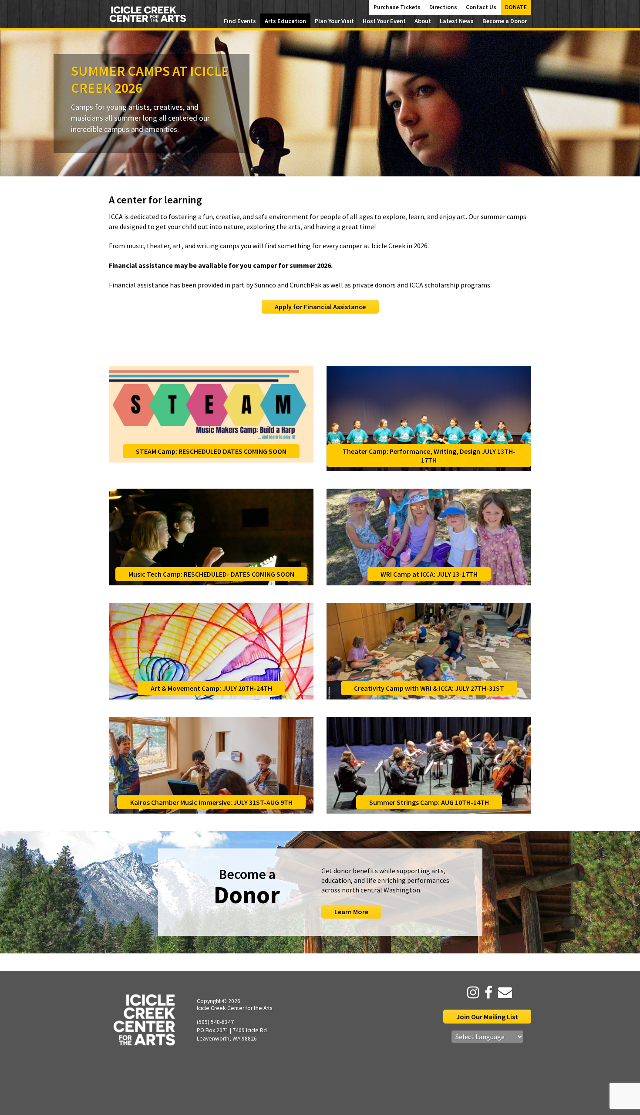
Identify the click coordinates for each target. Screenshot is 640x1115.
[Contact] (503, 993)
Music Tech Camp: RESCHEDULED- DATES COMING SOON (211, 574)
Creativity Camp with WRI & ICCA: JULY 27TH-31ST (429, 688)
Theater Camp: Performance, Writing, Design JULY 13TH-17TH (429, 455)
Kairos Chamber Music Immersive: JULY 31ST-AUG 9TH (211, 802)
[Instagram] (471, 993)
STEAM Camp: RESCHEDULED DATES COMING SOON (211, 451)
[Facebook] (486, 993)
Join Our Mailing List (487, 1016)
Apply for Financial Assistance (320, 306)
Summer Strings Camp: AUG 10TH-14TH (429, 802)
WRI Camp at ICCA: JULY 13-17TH (429, 574)
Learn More (351, 911)
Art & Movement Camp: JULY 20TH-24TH (211, 688)
